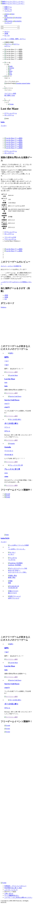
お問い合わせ (8, 893)
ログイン (23, 39)
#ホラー (7, 31)
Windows (3, 307)
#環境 (6, 295)
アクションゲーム (10, 239)
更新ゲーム (8, 9)
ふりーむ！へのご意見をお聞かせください (18, 897)
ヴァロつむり (8, 451)
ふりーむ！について (11, 890)
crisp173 (6, 403)
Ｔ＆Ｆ (6, 361)
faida (3, 122)
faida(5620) (5, 538)
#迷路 (6, 297)
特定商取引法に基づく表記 (13, 888)
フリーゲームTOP (10, 237)
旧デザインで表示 (10, 891)
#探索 (6, 33)
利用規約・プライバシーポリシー (15, 886)
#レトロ (7, 35)
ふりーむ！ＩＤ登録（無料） (10, 39)
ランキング (8, 11)
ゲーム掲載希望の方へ (11, 895)
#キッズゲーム (9, 115)
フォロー (4, 125)
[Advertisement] (16, 326)
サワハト (7, 427)
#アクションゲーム (10, 113)
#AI (5, 299)
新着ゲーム (8, 7)
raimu (6, 473)
